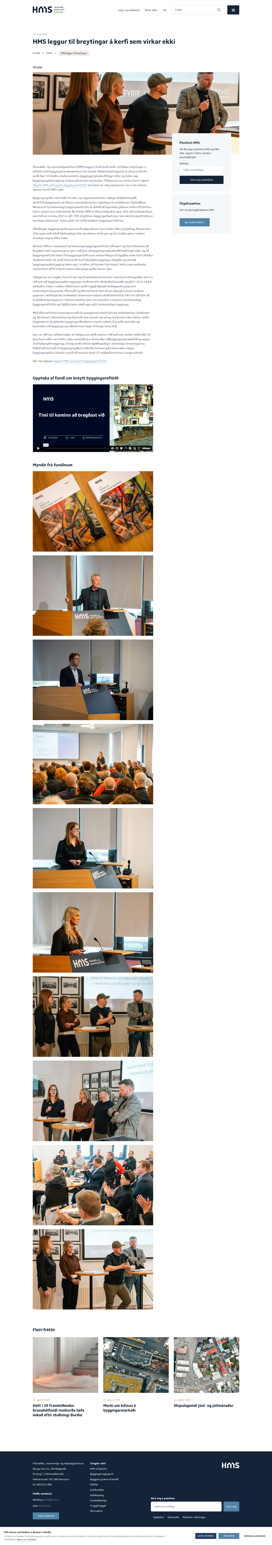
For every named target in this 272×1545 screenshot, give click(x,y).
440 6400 (45, 1505)
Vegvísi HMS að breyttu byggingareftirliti (60, 185)
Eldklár (94, 1484)
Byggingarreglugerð (101, 1473)
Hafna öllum (228, 1536)
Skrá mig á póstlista (201, 179)
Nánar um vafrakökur (27, 1539)
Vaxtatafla (173, 1517)
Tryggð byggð (98, 1505)
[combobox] (198, 10)
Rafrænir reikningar (194, 1517)
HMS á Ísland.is (98, 1468)
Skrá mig (231, 1506)
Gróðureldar (97, 1489)
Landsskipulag (98, 1500)
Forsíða (36, 53)
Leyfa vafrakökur (206, 1536)
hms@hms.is (51, 1499)
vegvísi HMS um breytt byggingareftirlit (79, 361)
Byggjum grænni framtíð (104, 1479)
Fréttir (49, 53)
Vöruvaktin (96, 1510)
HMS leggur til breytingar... (74, 53)
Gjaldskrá (158, 1517)
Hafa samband (46, 1515)
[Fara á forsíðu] (48, 10)
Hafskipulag (97, 1495)
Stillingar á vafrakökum (255, 1536)
